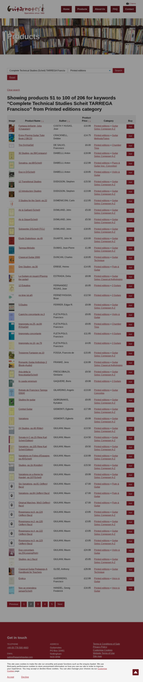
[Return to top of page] (136, 672)
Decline (25, 677)
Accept (10, 677)
